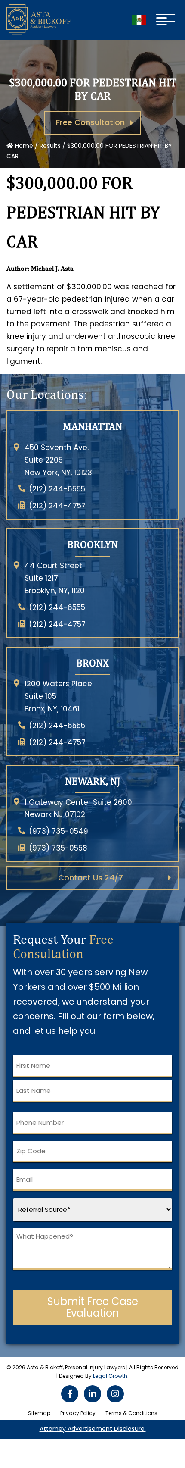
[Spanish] (139, 19)
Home (23, 145)
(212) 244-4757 (57, 506)
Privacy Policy (78, 1413)
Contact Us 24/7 (90, 877)
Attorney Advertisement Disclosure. (93, 1428)
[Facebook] (69, 1393)
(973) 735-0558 (58, 848)
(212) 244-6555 (57, 489)
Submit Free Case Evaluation (92, 1307)
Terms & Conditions (131, 1413)
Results (50, 145)
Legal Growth (110, 1376)
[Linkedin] (92, 1393)
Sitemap (39, 1413)
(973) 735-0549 (58, 831)
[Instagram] (115, 1393)
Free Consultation (90, 122)
